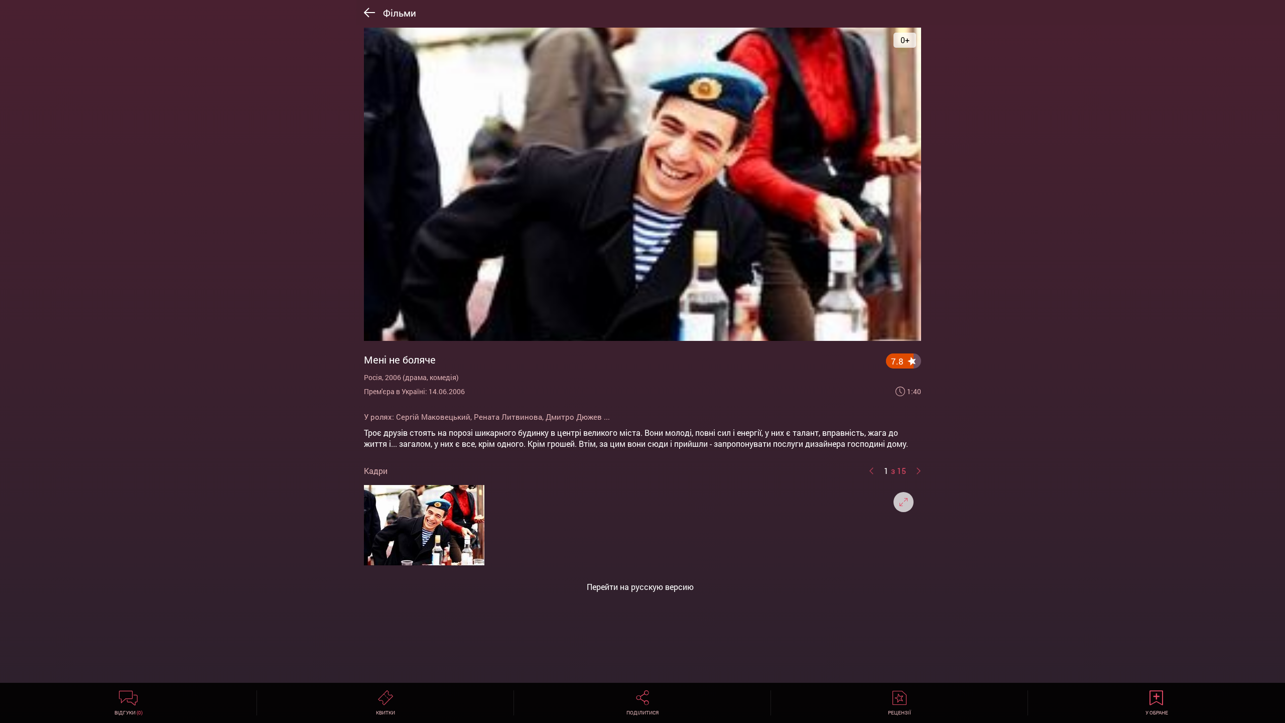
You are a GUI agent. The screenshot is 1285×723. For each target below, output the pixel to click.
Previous (871, 471)
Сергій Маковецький (433, 417)
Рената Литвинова (508, 417)
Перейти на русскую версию (640, 587)
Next (919, 471)
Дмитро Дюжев (574, 417)
